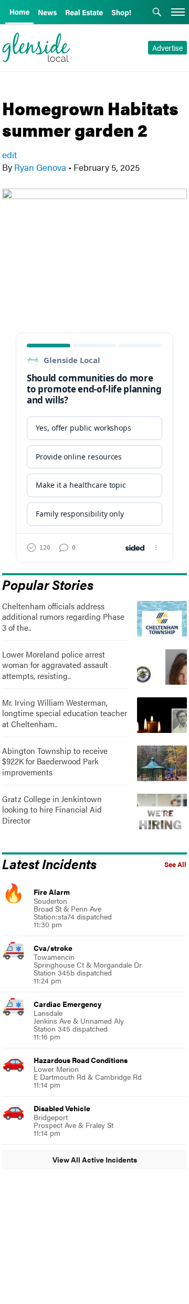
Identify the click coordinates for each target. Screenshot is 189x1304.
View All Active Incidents (94, 1159)
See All (175, 864)
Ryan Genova (40, 167)
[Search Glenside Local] (157, 13)
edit (9, 154)
